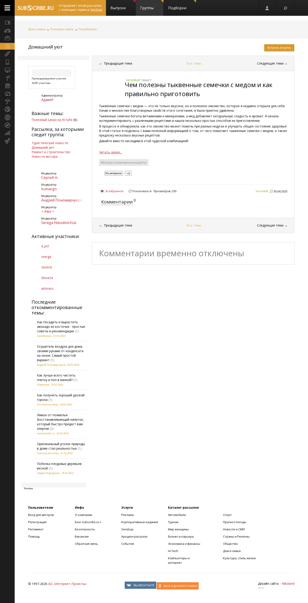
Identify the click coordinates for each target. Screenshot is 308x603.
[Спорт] (7, 109)
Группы (147, 7)
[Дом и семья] (7, 46)
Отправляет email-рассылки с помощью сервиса (80, 7)
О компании (83, 515)
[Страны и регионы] (7, 117)
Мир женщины (178, 529)
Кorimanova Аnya (47, 404)
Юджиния (43, 384)
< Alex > (47, 211)
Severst (46, 267)
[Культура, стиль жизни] (7, 77)
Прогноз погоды (234, 522)
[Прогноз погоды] (7, 101)
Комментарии (117, 202)
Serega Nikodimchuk (58, 222)
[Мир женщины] (7, 54)
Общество (230, 544)
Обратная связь (86, 544)
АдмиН (47, 99)
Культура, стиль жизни (239, 558)
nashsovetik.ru (46, 433)
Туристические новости (50, 143)
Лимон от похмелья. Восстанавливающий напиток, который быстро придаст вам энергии (60, 422)
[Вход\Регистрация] (267, 8)
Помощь (34, 536)
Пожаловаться (142, 191)
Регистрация (37, 522)
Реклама (127, 515)
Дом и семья (36, 29)
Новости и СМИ (234, 529)
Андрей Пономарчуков (61, 200)
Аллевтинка (44, 335)
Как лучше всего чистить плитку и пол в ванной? (56, 377)
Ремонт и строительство (51, 152)
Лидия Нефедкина (48, 473)
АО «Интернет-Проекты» (67, 584)
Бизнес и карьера (181, 536)
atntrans (47, 288)
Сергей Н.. (50, 177)
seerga (46, 256)
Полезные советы (62, 29)
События (127, 544)
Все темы (193, 63)
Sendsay (127, 529)
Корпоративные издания (139, 522)
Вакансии (82, 536)
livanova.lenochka (48, 453)
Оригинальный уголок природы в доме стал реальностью (61, 446)
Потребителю (88, 29)
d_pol (45, 246)
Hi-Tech (173, 551)
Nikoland (288, 583)
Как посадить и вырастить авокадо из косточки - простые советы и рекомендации (61, 326)
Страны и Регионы (236, 536)
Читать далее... (110, 152)
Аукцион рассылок (134, 536)
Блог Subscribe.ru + (88, 522)
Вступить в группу (279, 48)
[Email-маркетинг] (7, 141)
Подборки (177, 7)
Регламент (36, 529)
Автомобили (177, 515)
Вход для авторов (41, 515)
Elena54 (47, 278)
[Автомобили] (7, 30)
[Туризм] (7, 125)
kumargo (49, 188)
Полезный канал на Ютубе (52, 120)
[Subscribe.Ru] (35, 8)
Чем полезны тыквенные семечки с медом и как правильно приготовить (198, 89)
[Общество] (7, 93)
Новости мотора (44, 156)
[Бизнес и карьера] (7, 38)
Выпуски (118, 7)
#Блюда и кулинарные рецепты (124, 162)
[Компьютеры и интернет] (7, 70)
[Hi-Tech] (7, 62)
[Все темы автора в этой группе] (271, 191)
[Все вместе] (7, 22)
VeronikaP (262, 191)
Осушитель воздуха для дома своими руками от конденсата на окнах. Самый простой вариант (60, 353)
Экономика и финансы (184, 544)
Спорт (227, 515)
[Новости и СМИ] (7, 85)
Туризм (173, 522)
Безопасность (85, 529)
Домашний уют (45, 47)
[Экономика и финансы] (7, 133)
